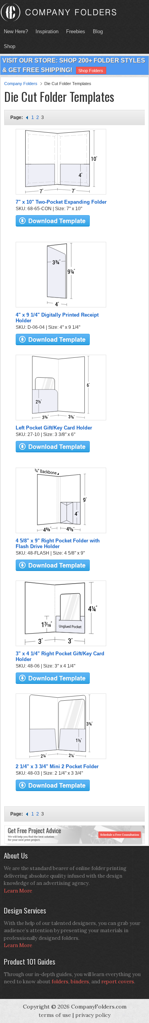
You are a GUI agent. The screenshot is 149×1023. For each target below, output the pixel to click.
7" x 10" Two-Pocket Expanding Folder (61, 202)
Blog (98, 31)
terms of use (55, 1015)
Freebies (73, 31)
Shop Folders (90, 70)
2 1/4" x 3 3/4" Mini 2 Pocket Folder (57, 766)
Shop (7, 46)
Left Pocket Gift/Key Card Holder (54, 428)
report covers (117, 981)
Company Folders (20, 83)
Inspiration (47, 31)
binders (80, 981)
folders (60, 981)
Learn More (18, 891)
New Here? (16, 31)
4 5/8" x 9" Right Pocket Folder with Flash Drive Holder (58, 543)
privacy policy (92, 1015)
